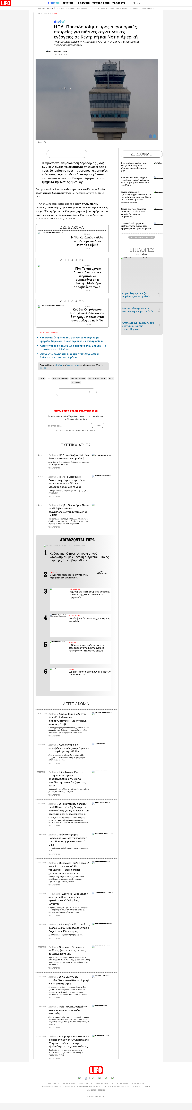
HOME (38, 14)
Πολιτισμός (82, 8)
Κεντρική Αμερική (78, 378)
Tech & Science (107, 8)
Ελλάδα (41, 8)
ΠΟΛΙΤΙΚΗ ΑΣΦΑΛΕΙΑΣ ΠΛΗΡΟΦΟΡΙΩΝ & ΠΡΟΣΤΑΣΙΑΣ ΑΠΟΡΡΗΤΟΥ (71, 1087)
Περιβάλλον (134, 8)
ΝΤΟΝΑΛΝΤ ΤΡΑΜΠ (97, 378)
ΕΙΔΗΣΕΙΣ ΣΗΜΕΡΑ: (49, 332)
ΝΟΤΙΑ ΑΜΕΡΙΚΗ (60, 378)
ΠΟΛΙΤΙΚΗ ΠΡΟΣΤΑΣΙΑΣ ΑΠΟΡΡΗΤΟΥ (83, 430)
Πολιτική (60, 8)
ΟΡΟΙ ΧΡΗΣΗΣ (61, 430)
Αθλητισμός (121, 8)
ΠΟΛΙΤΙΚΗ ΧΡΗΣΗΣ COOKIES (116, 1087)
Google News (72, 365)
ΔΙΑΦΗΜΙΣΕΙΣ (102, 1083)
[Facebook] (150, 136)
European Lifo (148, 8)
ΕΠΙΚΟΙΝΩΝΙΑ (69, 1083)
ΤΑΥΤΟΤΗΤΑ (53, 1083)
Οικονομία (70, 8)
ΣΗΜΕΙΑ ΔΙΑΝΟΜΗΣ (141, 1087)
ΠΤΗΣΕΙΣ (76, 382)
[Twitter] (154, 136)
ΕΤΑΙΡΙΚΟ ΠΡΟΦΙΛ (120, 1083)
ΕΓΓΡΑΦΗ (97, 425)
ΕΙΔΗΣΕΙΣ (46, 14)
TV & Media (94, 8)
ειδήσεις (43, 368)
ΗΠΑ (51, 167)
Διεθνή (50, 8)
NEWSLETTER (85, 1083)
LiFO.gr (58, 365)
